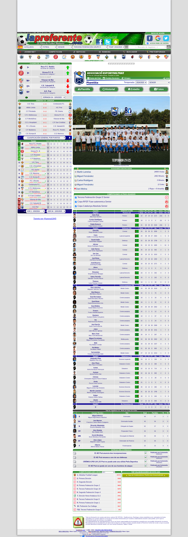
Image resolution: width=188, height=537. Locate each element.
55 (67, 203)
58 (64, 144)
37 (64, 192)
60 (64, 151)
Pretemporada (157, 52)
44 (67, 162)
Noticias (80, 52)
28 (67, 144)
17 (54, 147)
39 (67, 192)
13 (54, 166)
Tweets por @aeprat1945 (44, 219)
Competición (55, 52)
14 (54, 155)
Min (155, 211)
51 (67, 199)
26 (64, 196)
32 (67, 155)
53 (67, 177)
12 (57, 151)
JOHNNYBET (30, 52)
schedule (19, 101)
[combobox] (147, 47)
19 (61, 207)
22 (54, 144)
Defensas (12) (126, 228)
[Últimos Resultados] (20, 138)
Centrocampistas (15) (127, 285)
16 (54, 159)
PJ (149, 211)
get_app (71, 101)
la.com (80, 530)
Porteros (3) (127, 212)
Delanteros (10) (127, 356)
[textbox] (147, 47)
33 (64, 173)
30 (67, 147)
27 (64, 199)
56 (67, 188)
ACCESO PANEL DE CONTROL (159, 43)
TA (165, 211)
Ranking (106, 52)
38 (64, 203)
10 (57, 147)
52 (64, 159)
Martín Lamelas (84, 172)
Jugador (96, 211)
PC (146, 211)
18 (61, 203)
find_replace (168, 47)
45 (64, 177)
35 (64, 185)
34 (51, 144)
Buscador (132, 52)
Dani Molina (81, 189)
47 (67, 170)
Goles (161, 211)
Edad (141, 211)
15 (54, 151)
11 (61, 159)
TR (168, 211)
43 (64, 155)
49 (64, 162)
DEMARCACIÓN (127, 211)
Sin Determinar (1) (127, 404)
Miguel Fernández (85, 176)
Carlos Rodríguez (85, 180)
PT (152, 211)
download (69, 137)
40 (67, 159)
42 (67, 151)
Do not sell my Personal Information (97, 536)
